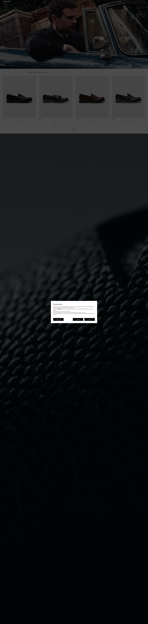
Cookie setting (58, 319)
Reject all (78, 319)
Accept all (89, 319)
